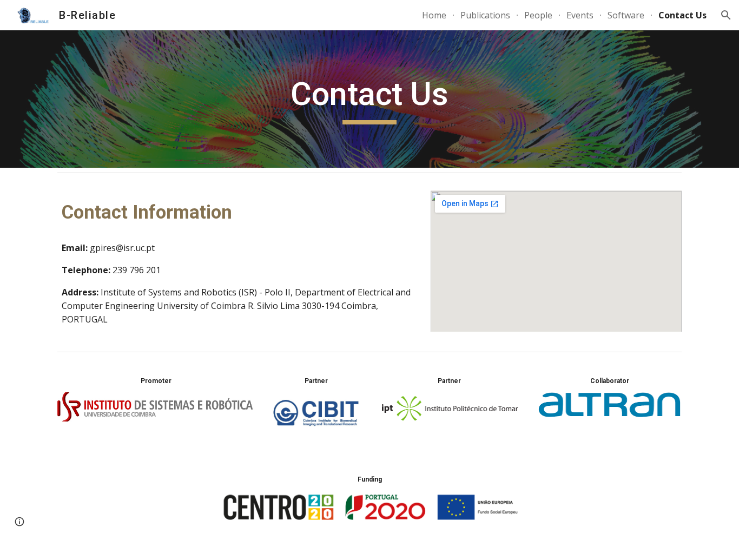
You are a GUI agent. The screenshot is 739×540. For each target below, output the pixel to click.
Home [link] (434, 15)
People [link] (538, 15)
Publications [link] (485, 15)
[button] (726, 15)
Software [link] (626, 15)
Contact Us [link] (682, 15)
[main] (369, 99)
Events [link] (579, 15)
